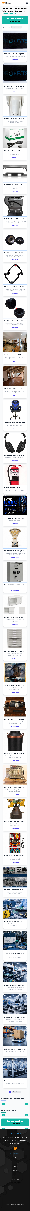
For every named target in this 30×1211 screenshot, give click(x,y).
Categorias (15, 1170)
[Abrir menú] (26, 3)
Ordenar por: (8, 27)
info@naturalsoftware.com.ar (15, 1182)
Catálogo (15, 1162)
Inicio (15, 1157)
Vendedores (15, 1166)
